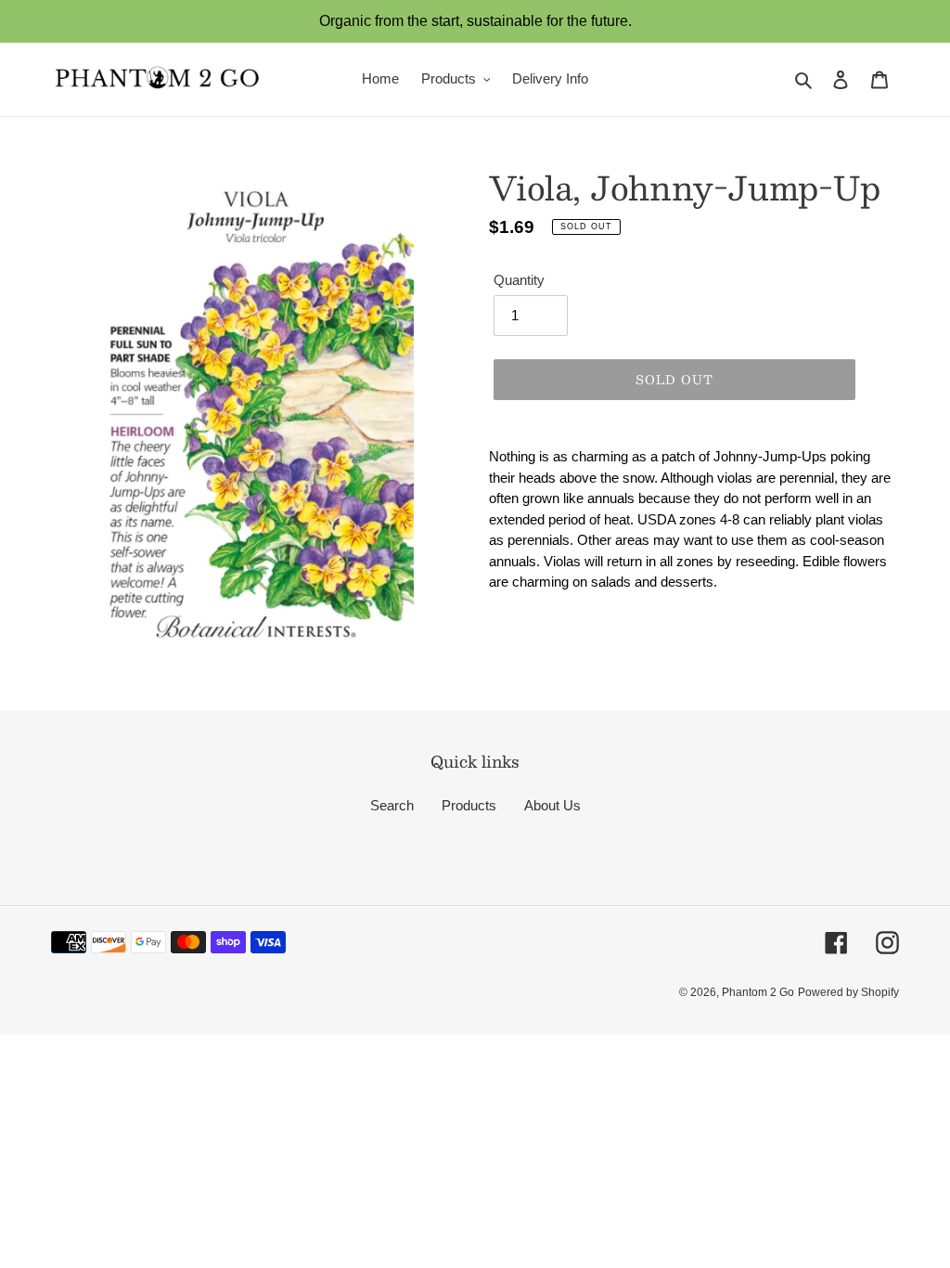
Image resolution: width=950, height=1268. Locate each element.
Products (469, 805)
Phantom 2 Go (758, 992)
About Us (552, 805)
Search (392, 805)
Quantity (519, 280)
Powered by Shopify (848, 992)
